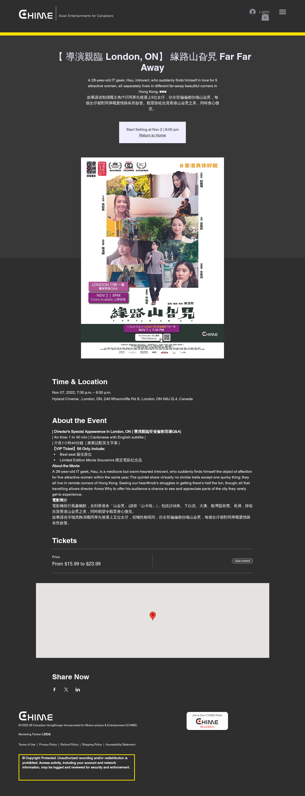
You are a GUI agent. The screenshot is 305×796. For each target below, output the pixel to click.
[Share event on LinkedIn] (78, 689)
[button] (282, 12)
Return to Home (152, 135)
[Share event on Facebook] (54, 689)
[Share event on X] (66, 689)
